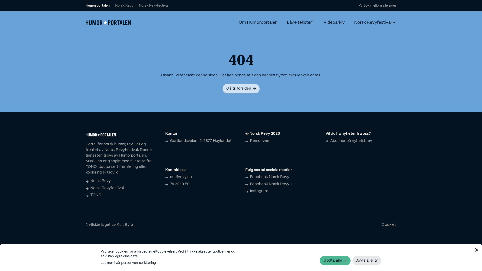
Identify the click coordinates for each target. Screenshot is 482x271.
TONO (95, 195)
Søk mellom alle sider (380, 5)
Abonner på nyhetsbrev (351, 141)
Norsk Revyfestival (154, 5)
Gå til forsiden (238, 88)
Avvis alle (364, 260)
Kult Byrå (125, 225)
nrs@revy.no (181, 177)
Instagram (259, 191)
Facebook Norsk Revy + (271, 184)
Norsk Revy (124, 5)
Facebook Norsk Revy (269, 177)
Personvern (260, 141)
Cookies (389, 225)
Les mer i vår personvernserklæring (128, 263)
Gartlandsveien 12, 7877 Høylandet (201, 141)
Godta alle (332, 260)
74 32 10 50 (180, 184)
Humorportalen (98, 5)
